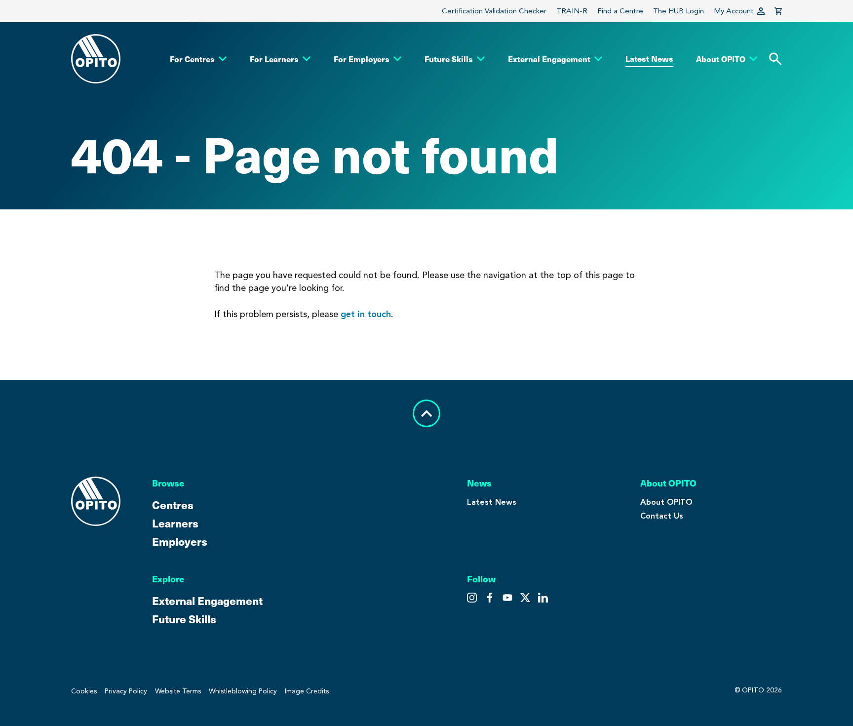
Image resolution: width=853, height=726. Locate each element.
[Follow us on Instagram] (472, 598)
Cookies (84, 691)
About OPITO (666, 502)
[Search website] (775, 59)
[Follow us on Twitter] (490, 598)
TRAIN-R (571, 10)
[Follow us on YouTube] (525, 598)
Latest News (491, 502)
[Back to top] (426, 413)
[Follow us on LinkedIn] (543, 598)
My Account (734, 10)
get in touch (366, 314)
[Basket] (778, 11)
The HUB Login (678, 10)
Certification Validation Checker (494, 10)
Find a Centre (620, 10)
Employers (179, 541)
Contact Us (661, 516)
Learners (175, 522)
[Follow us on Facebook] (507, 598)
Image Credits (307, 691)
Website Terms (178, 691)
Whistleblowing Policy (243, 691)
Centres (173, 504)
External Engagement (207, 600)
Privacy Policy (126, 691)
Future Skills (184, 618)
